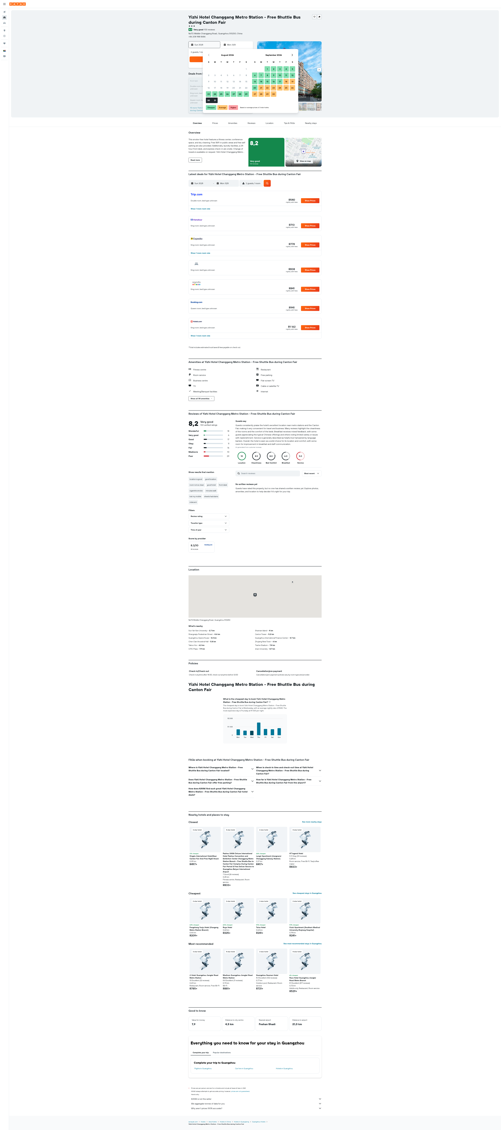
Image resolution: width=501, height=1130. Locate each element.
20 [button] (233, 87)
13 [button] (234, 81)
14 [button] (240, 81)
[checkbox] (202, 547)
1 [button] (246, 69)
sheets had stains (211, 496)
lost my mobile (195, 496)
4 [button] (221, 75)
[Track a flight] (4, 36)
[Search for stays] (4, 17)
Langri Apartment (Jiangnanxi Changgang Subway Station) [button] (268, 857)
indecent (193, 502)
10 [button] (215, 81)
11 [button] (221, 81)
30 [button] (208, 100)
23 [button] (208, 94)
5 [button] (227, 75)
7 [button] (239, 75)
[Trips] (4, 43)
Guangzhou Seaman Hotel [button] (267, 975)
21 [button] (240, 87)
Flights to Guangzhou (203, 1068)
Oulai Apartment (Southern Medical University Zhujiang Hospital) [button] (304, 928)
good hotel (211, 485)
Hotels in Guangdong (241, 1122)
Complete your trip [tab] (201, 1052)
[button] (4, 4)
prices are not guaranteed (240, 1091)
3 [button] (215, 75)
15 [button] (246, 81)
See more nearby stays (312, 822)
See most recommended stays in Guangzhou (303, 943)
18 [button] (221, 87)
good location (210, 479)
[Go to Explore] (4, 30)
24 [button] (215, 94)
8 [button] (246, 75)
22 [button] (246, 87)
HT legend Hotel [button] (296, 853)
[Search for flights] (4, 12)
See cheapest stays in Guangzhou (307, 893)
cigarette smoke (196, 490)
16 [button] (209, 87)
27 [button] (234, 94)
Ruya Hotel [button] (227, 927)
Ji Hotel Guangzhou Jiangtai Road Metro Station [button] (204, 976)
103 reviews (209, 29)
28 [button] (240, 94)
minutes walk (211, 490)
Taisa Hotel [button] (261, 927)
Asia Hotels (213, 1122)
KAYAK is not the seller (201, 1099)
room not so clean (197, 485)
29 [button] (246, 94)
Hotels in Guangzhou (284, 1068)
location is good (196, 479)
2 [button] (208, 75)
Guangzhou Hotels (258, 1122)
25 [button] (221, 94)
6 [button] (233, 75)
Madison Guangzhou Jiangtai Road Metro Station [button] (238, 976)
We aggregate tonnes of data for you (208, 1103)
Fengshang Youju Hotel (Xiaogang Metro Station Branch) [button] (204, 928)
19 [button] (227, 87)
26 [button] (227, 94)
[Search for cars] (4, 23)
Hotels (203, 1122)
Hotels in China (225, 1122)
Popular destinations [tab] (222, 1052)
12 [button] (227, 81)
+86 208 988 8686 (197, 36)
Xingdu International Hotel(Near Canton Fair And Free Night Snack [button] (204, 857)
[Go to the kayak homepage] (17, 4)
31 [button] (215, 100)
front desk (223, 485)
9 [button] (208, 81)
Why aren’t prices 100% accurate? (206, 1108)
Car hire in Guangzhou (244, 1068)
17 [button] (215, 87)
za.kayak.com (193, 1122)
